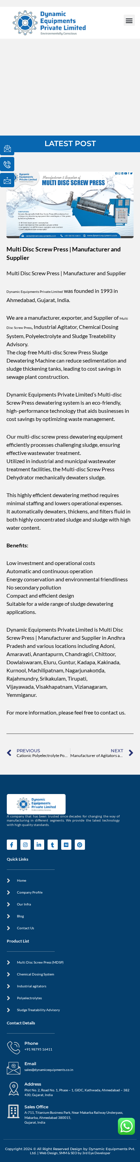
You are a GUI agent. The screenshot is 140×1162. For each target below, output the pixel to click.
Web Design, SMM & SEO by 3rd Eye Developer (74, 1153)
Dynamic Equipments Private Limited (34, 292)
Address (32, 1084)
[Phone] (13, 1048)
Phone (31, 1043)
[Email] (13, 1068)
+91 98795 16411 (38, 1049)
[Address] (13, 1088)
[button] (129, 20)
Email (30, 1063)
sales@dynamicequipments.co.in (48, 1070)
